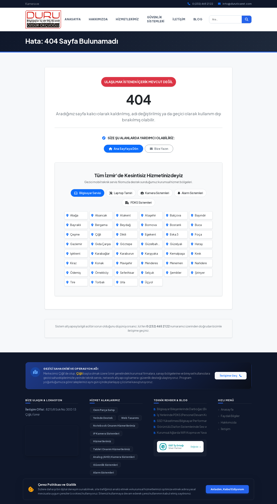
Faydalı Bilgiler (230, 416)
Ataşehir (150, 215)
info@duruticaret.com (237, 3)
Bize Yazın (161, 148)
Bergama (101, 225)
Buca (198, 225)
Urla (122, 282)
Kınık (198, 253)
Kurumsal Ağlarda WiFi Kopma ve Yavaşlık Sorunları (182, 432)
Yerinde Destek (103, 417)
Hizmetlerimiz (127, 19)
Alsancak (101, 215)
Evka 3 (174, 234)
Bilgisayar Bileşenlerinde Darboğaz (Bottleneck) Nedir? (182, 409)
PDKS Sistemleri (141, 202)
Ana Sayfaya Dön (126, 148)
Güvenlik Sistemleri (155, 19)
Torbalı (99, 282)
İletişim (179, 19)
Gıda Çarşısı (103, 244)
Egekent (150, 234)
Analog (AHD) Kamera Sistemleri (113, 456)
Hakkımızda (98, 19)
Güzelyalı (176, 244)
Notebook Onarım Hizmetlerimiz (114, 425)
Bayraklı (75, 225)
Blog (197, 19)
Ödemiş (75, 272)
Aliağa (74, 215)
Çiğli (98, 234)
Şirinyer (200, 272)
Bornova (151, 225)
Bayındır (200, 215)
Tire (72, 282)
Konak (99, 263)
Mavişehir (126, 263)
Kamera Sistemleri (157, 193)
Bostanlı (175, 225)
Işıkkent (75, 253)
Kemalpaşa (177, 253)
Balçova (175, 215)
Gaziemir (76, 244)
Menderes (151, 263)
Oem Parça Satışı (104, 410)
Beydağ (125, 225)
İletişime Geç (229, 375)
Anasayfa (73, 19)
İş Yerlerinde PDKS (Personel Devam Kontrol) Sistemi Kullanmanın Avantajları (182, 415)
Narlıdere (201, 263)
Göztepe (126, 244)
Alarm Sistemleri (192, 193)
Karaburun (127, 253)
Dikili (123, 234)
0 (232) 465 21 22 (202, 3)
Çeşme (75, 234)
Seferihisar (127, 272)
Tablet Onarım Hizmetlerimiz (111, 449)
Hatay (199, 244)
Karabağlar (102, 253)
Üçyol (149, 282)
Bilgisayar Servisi (90, 193)
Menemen (176, 263)
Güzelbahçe (153, 244)
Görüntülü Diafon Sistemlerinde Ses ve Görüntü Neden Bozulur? (182, 426)
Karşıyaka (151, 253)
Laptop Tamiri (123, 193)
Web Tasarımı (130, 417)
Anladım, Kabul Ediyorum (227, 489)
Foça (198, 234)
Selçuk (149, 272)
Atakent (125, 215)
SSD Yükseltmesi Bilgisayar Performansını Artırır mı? (182, 421)
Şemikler (175, 272)
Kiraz (73, 263)
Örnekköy (102, 272)
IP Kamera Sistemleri (106, 433)
